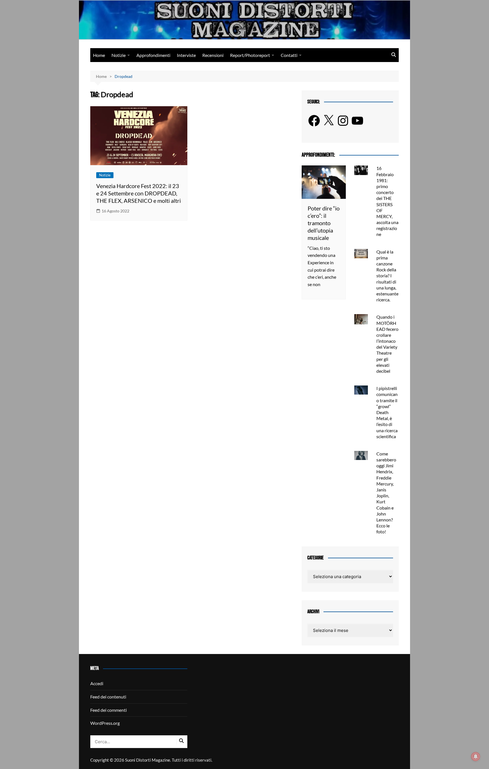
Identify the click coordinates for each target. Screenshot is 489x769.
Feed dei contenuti (108, 696)
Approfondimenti (153, 55)
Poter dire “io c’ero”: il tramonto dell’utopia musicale (324, 223)
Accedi (96, 683)
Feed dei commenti (108, 710)
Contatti (289, 55)
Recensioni (213, 55)
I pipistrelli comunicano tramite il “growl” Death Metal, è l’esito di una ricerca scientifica (387, 412)
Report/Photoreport (250, 55)
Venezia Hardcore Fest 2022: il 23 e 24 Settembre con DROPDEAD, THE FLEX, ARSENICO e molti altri (138, 193)
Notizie (118, 55)
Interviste (186, 55)
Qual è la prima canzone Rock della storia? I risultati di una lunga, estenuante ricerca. (387, 276)
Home (99, 55)
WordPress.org (105, 723)
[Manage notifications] (475, 756)
